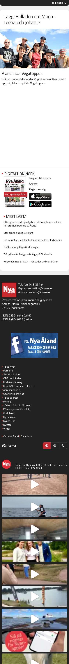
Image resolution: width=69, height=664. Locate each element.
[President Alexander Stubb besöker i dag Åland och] (34, 574)
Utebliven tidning (12, 382)
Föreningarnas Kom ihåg (16, 409)
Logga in (60, 3)
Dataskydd (27, 436)
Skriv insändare (12, 374)
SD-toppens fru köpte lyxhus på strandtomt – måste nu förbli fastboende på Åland (32, 223)
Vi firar (6, 428)
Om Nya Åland (11, 436)
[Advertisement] (34, 127)
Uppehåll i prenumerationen (18, 386)
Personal (8, 370)
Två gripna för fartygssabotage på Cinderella (28, 254)
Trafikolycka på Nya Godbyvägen (21, 247)
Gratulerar (8, 413)
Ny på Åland (9, 417)
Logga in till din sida (40, 178)
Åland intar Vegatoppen (22, 73)
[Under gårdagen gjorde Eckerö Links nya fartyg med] (34, 619)
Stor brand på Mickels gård (18, 233)
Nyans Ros (9, 421)
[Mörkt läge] (63, 445)
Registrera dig (37, 189)
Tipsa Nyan (9, 367)
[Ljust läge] (55, 445)
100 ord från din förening (17, 405)
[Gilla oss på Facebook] (34, 345)
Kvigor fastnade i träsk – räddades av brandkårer (31, 261)
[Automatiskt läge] (47, 445)
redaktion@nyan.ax (40, 288)
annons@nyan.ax (39, 292)
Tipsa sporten (11, 398)
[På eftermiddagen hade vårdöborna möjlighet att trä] (34, 551)
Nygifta (7, 425)
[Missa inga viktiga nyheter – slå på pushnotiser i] (34, 641)
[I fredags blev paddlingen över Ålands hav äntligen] (34, 507)
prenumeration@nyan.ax (37, 300)
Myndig (7, 401)
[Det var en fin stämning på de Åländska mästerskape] (34, 484)
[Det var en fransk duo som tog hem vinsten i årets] (34, 596)
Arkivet (33, 184)
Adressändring (11, 390)
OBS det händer (12, 378)
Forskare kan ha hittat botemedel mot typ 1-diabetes (33, 240)
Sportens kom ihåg (13, 394)
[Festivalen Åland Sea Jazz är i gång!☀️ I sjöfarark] (34, 529)
